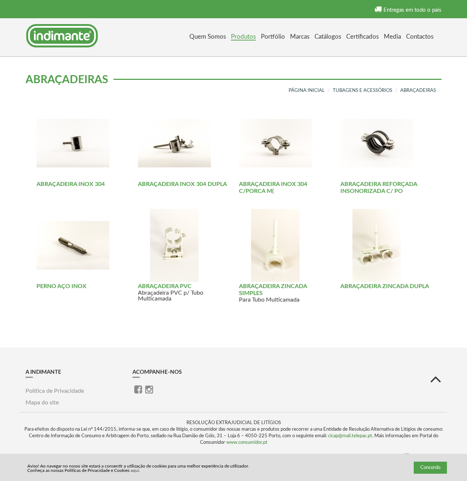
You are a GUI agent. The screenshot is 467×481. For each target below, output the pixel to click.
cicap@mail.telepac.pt (350, 436)
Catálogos (327, 37)
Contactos (419, 37)
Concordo (430, 467)
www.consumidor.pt (246, 442)
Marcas (299, 37)
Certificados (362, 37)
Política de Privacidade (55, 391)
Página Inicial (307, 90)
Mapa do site (42, 403)
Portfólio (273, 37)
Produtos (243, 37)
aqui (135, 470)
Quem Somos (207, 37)
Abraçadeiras (418, 90)
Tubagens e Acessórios (362, 90)
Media (392, 37)
